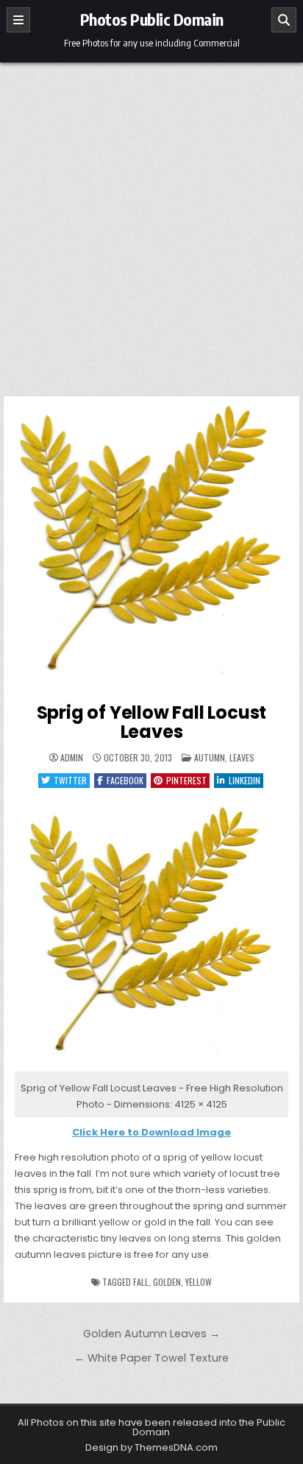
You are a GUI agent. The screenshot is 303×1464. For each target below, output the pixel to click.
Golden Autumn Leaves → (151, 1333)
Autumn (209, 757)
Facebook (125, 780)
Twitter (70, 780)
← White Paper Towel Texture (151, 1358)
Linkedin (244, 780)
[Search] (283, 19)
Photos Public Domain (152, 19)
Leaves (241, 757)
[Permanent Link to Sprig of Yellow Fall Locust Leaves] (151, 544)
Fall (141, 1281)
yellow (198, 1281)
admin (71, 757)
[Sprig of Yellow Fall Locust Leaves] (151, 1072)
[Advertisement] (151, 221)
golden (167, 1281)
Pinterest (186, 780)
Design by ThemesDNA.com (151, 1447)
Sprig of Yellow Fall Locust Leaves (152, 722)
